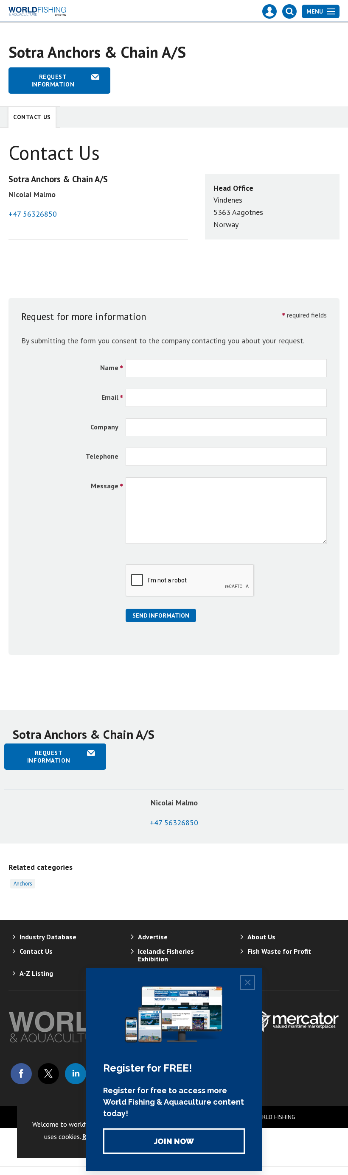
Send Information (160, 615)
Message (104, 486)
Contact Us (32, 117)
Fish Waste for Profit (279, 951)
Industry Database (48, 937)
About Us (261, 937)
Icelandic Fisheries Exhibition (166, 955)
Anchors (23, 883)
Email (109, 397)
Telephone (102, 456)
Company (104, 427)
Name (109, 367)
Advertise (153, 937)
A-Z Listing (36, 973)
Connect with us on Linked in (76, 1074)
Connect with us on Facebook (21, 1074)
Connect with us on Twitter (48, 1074)
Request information (52, 80)
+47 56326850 (32, 214)
